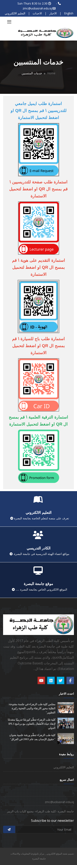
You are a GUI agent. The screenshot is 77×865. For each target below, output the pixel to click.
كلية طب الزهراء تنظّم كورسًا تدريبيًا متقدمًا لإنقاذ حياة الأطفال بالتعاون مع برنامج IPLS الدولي (31, 723)
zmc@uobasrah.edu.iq (37, 8)
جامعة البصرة (39, 858)
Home (51, 73)
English (68, 13)
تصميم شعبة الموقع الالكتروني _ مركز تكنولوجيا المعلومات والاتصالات (42, 853)
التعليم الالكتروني (15, 13)
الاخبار (53, 13)
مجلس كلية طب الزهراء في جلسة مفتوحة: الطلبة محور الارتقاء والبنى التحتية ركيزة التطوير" (31, 708)
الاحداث (37, 13)
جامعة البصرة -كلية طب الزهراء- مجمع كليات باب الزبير (40, 811)
